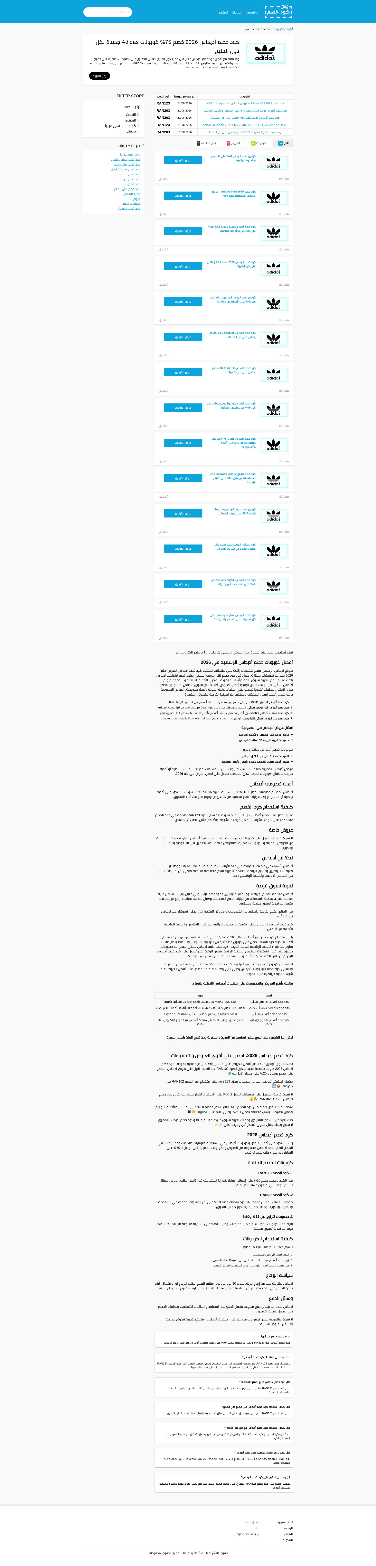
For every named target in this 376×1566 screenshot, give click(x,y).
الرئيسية (252, 12)
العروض (234, 143)
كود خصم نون (131, 179)
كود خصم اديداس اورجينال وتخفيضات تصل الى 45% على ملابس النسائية (231, 405)
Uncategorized (130, 155)
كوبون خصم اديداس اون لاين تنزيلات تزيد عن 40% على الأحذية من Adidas (245, 124)
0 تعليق (163, 179)
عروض (136, 199)
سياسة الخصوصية (248, 1534)
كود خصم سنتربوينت (127, 164)
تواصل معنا (252, 1522)
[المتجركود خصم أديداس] (266, 53)
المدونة (237, 12)
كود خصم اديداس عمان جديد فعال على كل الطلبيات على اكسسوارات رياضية (233, 617)
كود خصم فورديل (129, 208)
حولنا (257, 1528)
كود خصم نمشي (129, 174)
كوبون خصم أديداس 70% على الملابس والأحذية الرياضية (233, 158)
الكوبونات (259, 143)
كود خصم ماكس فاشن (125, 159)
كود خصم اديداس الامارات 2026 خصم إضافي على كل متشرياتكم (234, 370)
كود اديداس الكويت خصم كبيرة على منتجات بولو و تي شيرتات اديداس (235, 546)
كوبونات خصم (131, 203)
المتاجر (223, 12)
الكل (284, 143)
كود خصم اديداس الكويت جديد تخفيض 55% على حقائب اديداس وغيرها (233, 582)
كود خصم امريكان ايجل (125, 169)
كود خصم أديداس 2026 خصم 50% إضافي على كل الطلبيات (245, 117)
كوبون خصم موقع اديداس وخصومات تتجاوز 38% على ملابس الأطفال (234, 511)
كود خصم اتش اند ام (127, 189)
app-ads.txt (285, 1522)
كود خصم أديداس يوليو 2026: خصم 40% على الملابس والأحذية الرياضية (245, 110)
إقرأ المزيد (99, 76)
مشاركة (284, 179)
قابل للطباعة (207, 143)
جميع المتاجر (132, 194)
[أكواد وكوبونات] (278, 11)
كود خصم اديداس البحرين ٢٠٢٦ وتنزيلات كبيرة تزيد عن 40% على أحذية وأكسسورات (234, 442)
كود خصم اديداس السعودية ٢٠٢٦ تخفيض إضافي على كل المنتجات (245, 132)
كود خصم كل (132, 184)
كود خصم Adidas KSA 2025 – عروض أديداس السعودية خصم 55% (245, 103)
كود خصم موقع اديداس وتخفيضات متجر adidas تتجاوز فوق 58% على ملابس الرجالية (233, 478)
